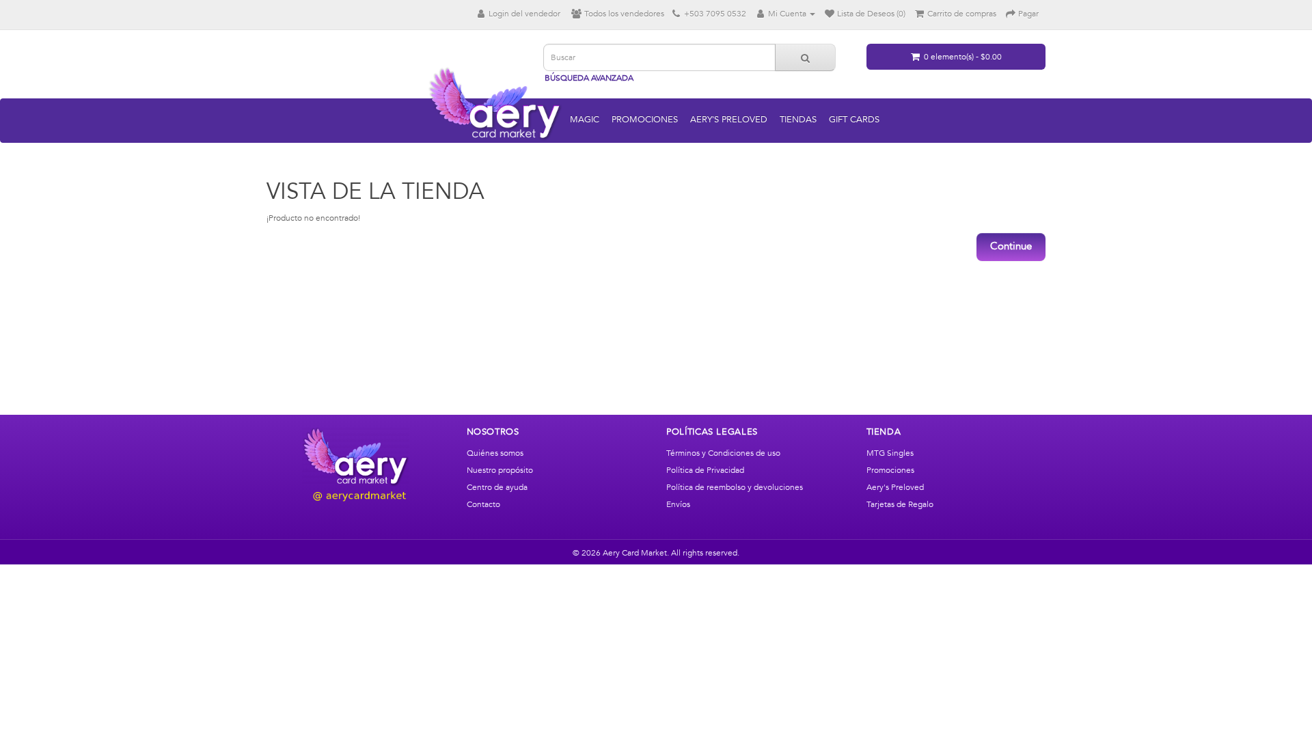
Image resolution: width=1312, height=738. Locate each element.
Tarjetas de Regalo (899, 504)
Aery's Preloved (895, 487)
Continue (1011, 246)
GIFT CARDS (854, 119)
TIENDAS (798, 119)
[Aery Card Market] (356, 464)
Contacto (483, 504)
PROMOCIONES (645, 119)
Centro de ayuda (497, 487)
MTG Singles (890, 453)
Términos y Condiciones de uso (723, 453)
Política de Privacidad (705, 470)
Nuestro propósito (500, 470)
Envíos (678, 504)
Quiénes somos (495, 453)
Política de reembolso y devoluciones (734, 487)
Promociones (890, 470)
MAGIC (584, 119)
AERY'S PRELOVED (728, 119)
